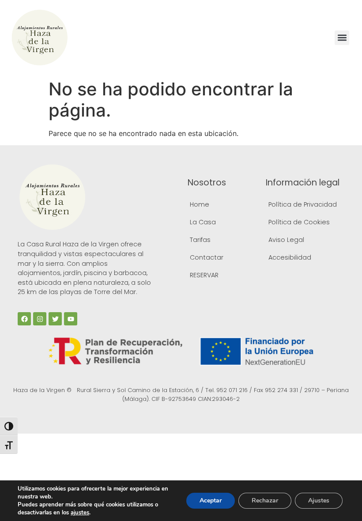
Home (199, 204)
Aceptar (211, 500)
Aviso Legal (286, 239)
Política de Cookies (299, 222)
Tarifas (200, 239)
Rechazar (265, 500)
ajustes (80, 513)
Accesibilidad (289, 257)
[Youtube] (70, 318)
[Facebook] (24, 318)
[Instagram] (39, 318)
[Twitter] (55, 318)
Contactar (206, 257)
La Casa (203, 222)
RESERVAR (204, 275)
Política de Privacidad (302, 204)
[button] (342, 37)
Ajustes (318, 500)
